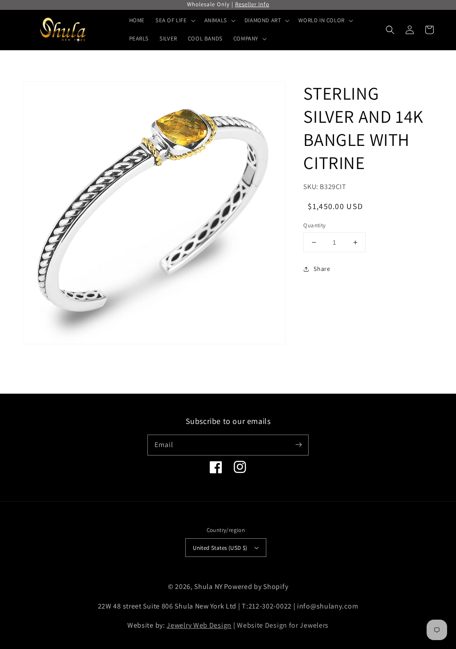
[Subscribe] (298, 445)
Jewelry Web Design (199, 625)
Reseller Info (252, 4)
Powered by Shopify (256, 586)
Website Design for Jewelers (283, 625)
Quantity (314, 225)
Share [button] (322, 269)
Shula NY (208, 586)
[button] (390, 30)
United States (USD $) (220, 548)
